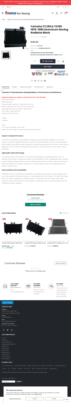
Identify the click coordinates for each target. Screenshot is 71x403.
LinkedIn (38, 80)
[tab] (5, 87)
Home (3, 19)
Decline (54, 398)
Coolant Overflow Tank (7, 365)
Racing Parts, (50, 55)
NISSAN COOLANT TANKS (33, 365)
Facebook (32, 80)
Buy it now (47, 66)
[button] (60, 213)
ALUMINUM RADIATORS (59, 365)
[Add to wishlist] (58, 61)
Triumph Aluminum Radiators (19, 241)
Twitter (35, 80)
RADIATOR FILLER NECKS (42, 368)
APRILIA (4, 368)
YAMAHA (20, 368)
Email (45, 80)
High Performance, (48, 52)
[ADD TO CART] (20, 220)
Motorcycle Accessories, (38, 55)
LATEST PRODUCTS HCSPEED (64, 241)
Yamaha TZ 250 (58, 55)
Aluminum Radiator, (37, 52)
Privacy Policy (38, 394)
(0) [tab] (49, 87)
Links (58, 6)
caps (9, 368)
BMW (33, 368)
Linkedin (12, 330)
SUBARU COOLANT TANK (46, 365)
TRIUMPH (14, 368)
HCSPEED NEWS (53, 368)
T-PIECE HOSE (27, 368)
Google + (41, 80)
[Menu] (2, 13)
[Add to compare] (63, 61)
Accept (35, 398)
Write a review (35, 204)
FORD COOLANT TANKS (20, 365)
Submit (19, 381)
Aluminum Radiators (7, 241)
